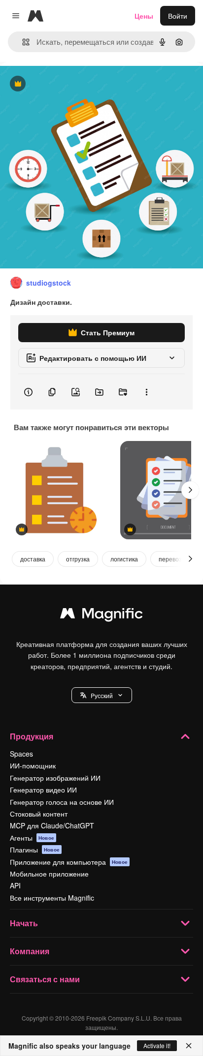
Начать (24, 923)
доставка (32, 559)
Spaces (21, 754)
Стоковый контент (39, 814)
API (15, 885)
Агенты (32, 838)
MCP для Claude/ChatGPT (52, 825)
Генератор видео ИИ (43, 789)
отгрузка (78, 559)
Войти (177, 16)
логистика (124, 559)
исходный (66, 84)
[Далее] (190, 490)
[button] (101, 695)
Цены (144, 16)
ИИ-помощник (33, 765)
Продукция (31, 736)
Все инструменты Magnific (52, 898)
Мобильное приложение (49, 874)
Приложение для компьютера (69, 862)
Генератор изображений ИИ (55, 778)
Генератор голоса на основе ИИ (62, 802)
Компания (29, 951)
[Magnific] (101, 615)
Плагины (35, 849)
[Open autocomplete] (21, 42)
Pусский (102, 695)
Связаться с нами (45, 979)
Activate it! (156, 1045)
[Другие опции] (146, 392)
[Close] (189, 1046)
